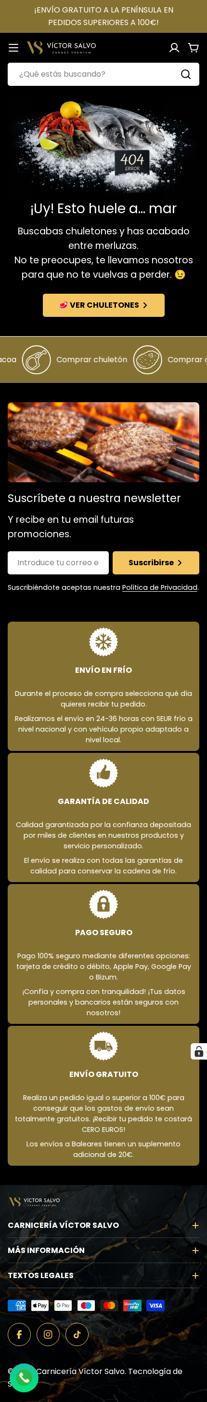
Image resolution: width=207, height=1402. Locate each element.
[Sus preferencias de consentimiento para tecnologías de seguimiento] (199, 1051)
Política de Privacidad (159, 587)
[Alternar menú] (13, 48)
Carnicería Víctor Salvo (80, 1371)
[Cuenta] (174, 48)
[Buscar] (186, 74)
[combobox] (103, 74)
